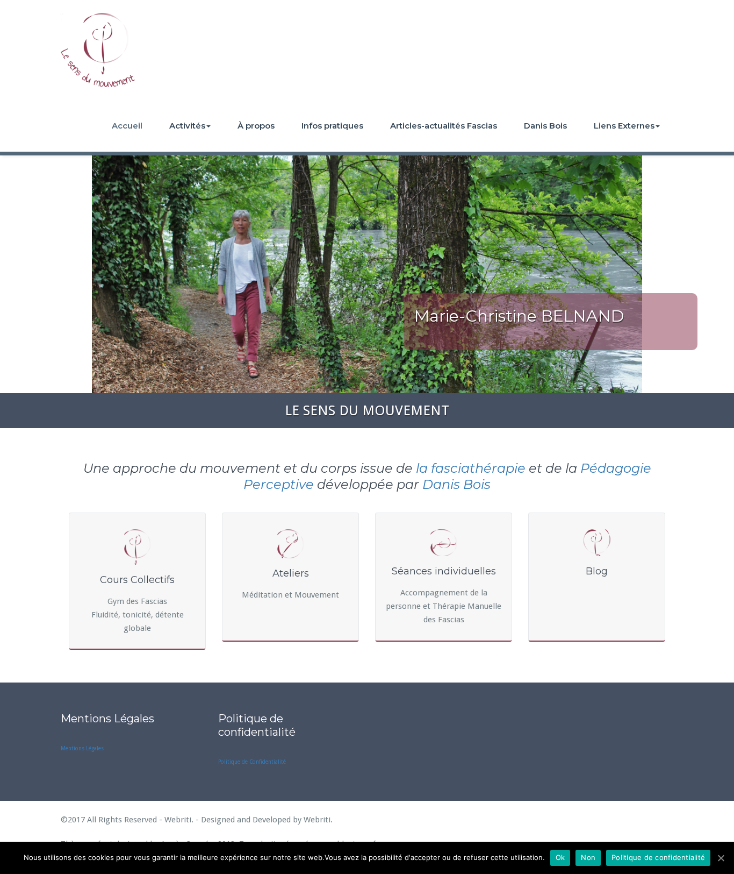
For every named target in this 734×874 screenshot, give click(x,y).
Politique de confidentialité (658, 857)
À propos (256, 125)
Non (588, 857)
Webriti (317, 820)
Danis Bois (545, 125)
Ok (560, 857)
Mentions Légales (82, 748)
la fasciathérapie (471, 468)
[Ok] (720, 857)
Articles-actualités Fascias (443, 125)
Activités (187, 125)
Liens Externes (624, 125)
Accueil (127, 125)
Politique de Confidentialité (252, 762)
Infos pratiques (332, 125)
